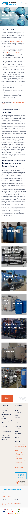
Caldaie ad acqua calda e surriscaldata (6, 413)
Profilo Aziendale (19, 428)
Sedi (17, 422)
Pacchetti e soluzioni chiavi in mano (6, 438)
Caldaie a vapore (5, 408)
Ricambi (17, 465)
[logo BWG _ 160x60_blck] (21, 484)
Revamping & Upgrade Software (20, 449)
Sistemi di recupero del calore (6, 421)
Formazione (18, 469)
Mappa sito (17, 503)
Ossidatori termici (5, 435)
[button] (7, 398)
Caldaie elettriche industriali (5, 417)
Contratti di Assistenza (20, 446)
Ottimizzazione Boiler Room (19, 457)
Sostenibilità (18, 433)
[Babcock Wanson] (8, 3)
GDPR (2, 503)
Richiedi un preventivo (20, 408)
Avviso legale (9, 503)
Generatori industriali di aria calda (6, 425)
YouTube (9, 496)
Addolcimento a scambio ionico (12, 52)
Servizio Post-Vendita (20, 444)
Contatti (17, 420)
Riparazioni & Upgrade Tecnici (19, 453)
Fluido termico (4, 410)
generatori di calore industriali (16, 41)
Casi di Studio (18, 412)
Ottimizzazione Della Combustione (21, 461)
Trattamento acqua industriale (6, 432)
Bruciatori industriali (6, 429)
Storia (16, 431)
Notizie (16, 410)
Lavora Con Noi (18, 417)
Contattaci (4, 505)
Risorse (16, 415)
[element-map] (23, 401)
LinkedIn (3, 496)
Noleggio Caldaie (19, 467)
